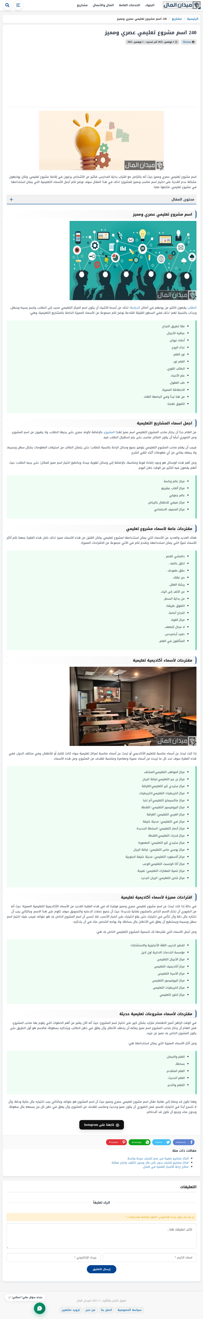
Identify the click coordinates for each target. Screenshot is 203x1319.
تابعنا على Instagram (101, 1125)
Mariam (187, 42)
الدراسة (135, 307)
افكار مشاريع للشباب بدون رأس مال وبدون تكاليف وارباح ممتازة (150, 1162)
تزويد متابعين (71, 1310)
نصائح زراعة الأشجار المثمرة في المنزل (166, 1167)
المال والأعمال (103, 5)
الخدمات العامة (129, 5)
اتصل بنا (106, 1310)
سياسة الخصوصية (130, 1310)
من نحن (90, 1310)
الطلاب (192, 307)
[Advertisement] (101, 74)
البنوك (149, 5)
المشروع (109, 432)
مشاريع (82, 5)
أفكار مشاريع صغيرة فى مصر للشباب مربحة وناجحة (158, 1158)
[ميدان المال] (182, 5)
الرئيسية (192, 19)
